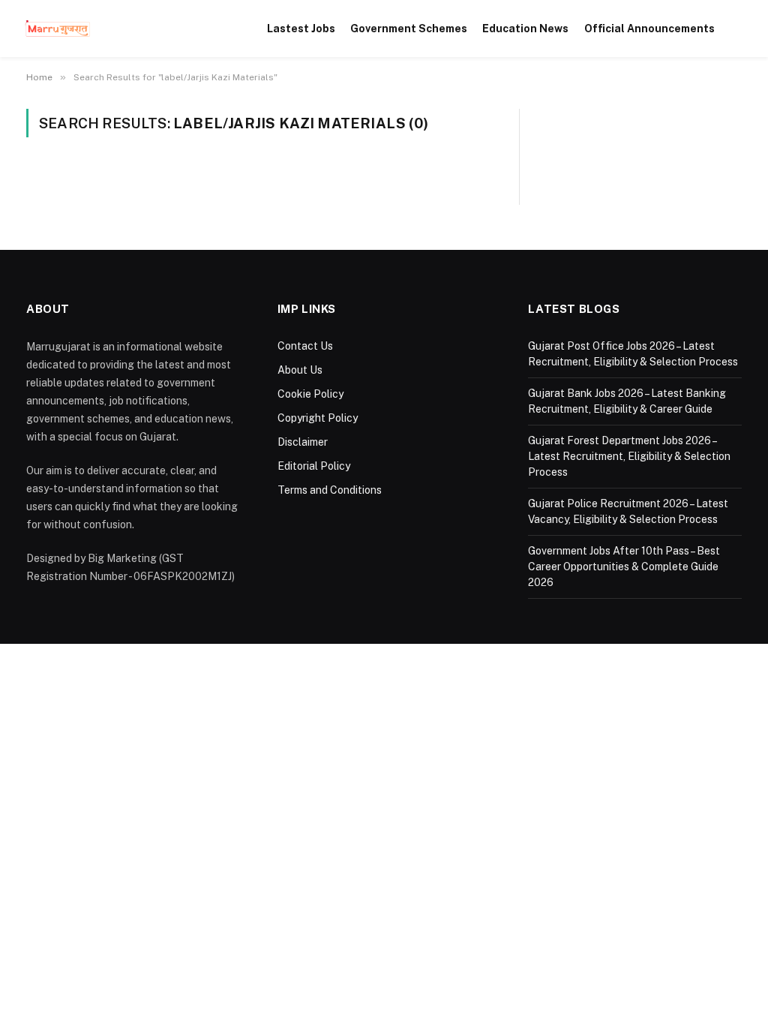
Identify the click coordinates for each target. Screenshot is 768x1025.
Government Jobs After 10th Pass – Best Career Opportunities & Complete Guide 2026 (624, 566)
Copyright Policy (318, 418)
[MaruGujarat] (57, 28)
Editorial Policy (314, 466)
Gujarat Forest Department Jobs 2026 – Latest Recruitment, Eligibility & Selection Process (629, 456)
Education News (525, 29)
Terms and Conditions (330, 490)
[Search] (740, 29)
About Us (300, 370)
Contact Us (305, 346)
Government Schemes (408, 29)
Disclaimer (303, 442)
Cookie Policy (311, 394)
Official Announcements (649, 29)
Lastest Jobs (301, 29)
